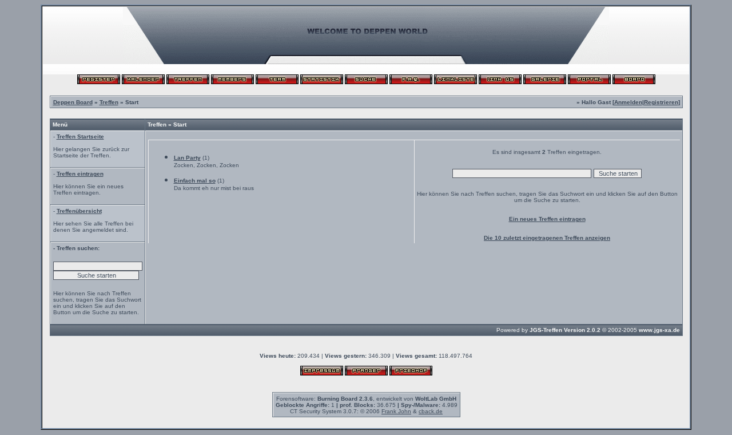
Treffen (109, 102)
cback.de (431, 411)
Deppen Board (73, 102)
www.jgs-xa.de (659, 330)
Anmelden (628, 102)
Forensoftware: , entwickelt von (366, 399)
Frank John (396, 411)
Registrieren (661, 102)
